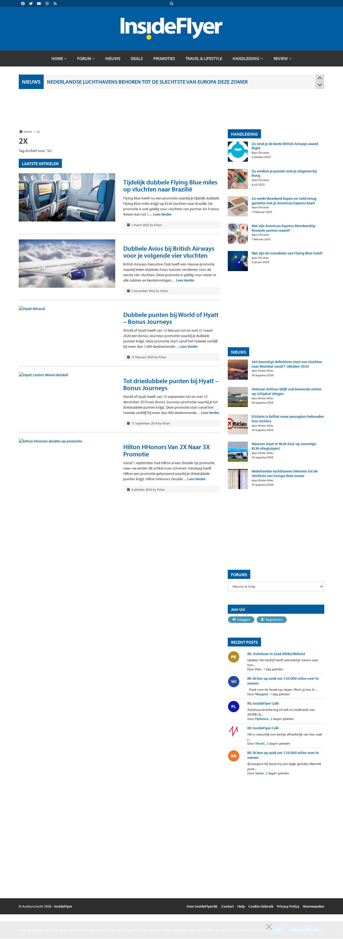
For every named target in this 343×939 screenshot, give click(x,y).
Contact (227, 906)
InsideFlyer (63, 906)
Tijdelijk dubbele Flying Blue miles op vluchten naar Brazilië (170, 185)
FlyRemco (262, 719)
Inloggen (243, 619)
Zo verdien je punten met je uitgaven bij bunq (284, 173)
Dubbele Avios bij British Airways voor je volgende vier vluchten (168, 251)
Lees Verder (162, 214)
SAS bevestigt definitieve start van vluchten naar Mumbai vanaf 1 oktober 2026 (287, 364)
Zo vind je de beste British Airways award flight (285, 146)
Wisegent (261, 694)
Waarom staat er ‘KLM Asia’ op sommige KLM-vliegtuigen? (284, 446)
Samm (259, 773)
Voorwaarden (313, 906)
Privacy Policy (288, 906)
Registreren (274, 619)
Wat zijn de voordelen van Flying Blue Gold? (287, 253)
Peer (258, 669)
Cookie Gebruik (260, 906)
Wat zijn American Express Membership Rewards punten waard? (283, 228)
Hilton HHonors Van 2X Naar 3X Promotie (166, 450)
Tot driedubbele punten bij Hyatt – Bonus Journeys (170, 384)
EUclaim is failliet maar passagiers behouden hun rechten (288, 418)
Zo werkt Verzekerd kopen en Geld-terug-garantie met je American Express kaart (284, 200)
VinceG (260, 743)
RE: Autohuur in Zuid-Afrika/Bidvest (276, 653)
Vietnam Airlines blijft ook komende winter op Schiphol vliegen (287, 391)
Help (241, 906)
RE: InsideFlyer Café (263, 703)
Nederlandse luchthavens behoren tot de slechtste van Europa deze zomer (147, 81)
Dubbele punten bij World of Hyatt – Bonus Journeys (170, 318)
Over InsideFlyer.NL (202, 906)
